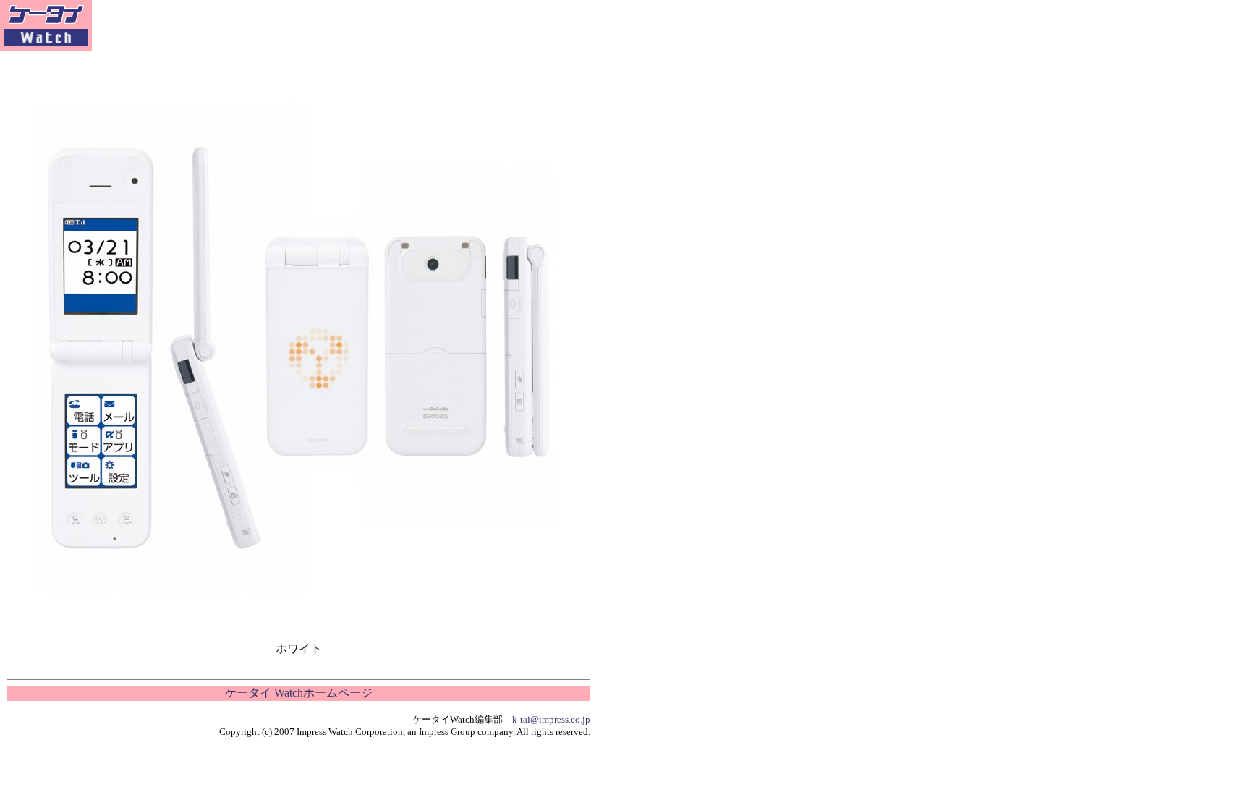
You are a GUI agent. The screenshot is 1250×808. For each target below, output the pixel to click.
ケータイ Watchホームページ (299, 692)
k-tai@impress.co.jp (551, 719)
